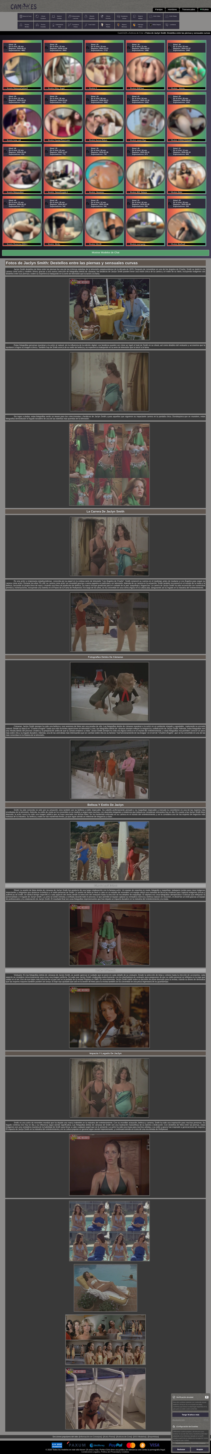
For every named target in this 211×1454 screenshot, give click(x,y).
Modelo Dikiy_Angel (56, 88)
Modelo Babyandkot (15, 192)
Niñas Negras (157, 24)
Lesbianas (173, 24)
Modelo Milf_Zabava (138, 192)
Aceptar (199, 1449)
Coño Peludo (173, 16)
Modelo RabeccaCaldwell (17, 88)
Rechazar (181, 1449)
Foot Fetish (92, 24)
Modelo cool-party (137, 244)
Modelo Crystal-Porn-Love (59, 140)
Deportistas (153, 1437)
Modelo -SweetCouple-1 (58, 192)
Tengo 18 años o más (190, 1415)
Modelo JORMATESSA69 (181, 140)
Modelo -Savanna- (96, 192)
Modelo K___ (94, 88)
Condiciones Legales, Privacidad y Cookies (190, 1443)
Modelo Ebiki (176, 192)
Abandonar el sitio (178, 1420)
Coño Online (156, 16)
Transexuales (188, 9)
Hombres (172, 9)
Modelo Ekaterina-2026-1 (17, 244)
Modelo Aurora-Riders (98, 140)
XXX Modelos (140, 1437)
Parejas (159, 9)
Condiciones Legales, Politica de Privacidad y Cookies (105, 1452)
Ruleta (205, 9)
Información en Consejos (90, 1437)
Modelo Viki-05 (95, 244)
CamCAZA (122, 33)
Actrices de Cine (136, 33)
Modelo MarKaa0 (178, 244)
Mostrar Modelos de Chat (105, 252)
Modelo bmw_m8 (14, 140)
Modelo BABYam (137, 88)
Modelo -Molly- (54, 244)
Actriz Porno (109, 1437)
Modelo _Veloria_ (178, 88)
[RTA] (206, 1420)
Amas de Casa (27, 16)
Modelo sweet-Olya (138, 140)
